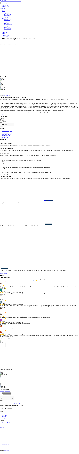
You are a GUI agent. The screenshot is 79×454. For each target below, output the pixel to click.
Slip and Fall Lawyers (7, 27)
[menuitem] (40, 10)
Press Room (3, 31)
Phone (1, 119)
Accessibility (4, 418)
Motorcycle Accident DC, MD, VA (7, 134)
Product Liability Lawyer (7, 26)
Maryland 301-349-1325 (5, 35)
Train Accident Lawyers (7, 28)
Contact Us (3, 33)
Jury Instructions (4, 415)
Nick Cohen (7, 17)
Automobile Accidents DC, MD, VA (7, 131)
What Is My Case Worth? (3, 273)
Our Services (4, 416)
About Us (3, 11)
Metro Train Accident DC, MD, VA (7, 133)
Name (1, 118)
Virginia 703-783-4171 (5, 36)
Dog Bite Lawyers (6, 23)
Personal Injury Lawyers (7, 19)
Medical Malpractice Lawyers (8, 24)
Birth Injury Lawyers (7, 21)
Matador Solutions (6, 450)
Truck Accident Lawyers (7, 29)
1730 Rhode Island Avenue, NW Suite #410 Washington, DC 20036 (5, 422)
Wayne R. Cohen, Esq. (7, 12)
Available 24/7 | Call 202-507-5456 (5, 391)
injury (25, 112)
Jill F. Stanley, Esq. (6, 13)
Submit (1, 126)
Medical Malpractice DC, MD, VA (7, 132)
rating (16, 279)
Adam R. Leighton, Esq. (7, 14)
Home (3, 10)
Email (1, 120)
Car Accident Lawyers (7, 20)
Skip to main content (3, 0)
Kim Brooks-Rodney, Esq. (7, 15)
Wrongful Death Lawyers (7, 30)
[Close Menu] (0, 8)
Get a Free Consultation (17, 403)
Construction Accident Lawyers (8, 22)
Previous (3, 113)
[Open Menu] (0, 2)
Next (2, 114)
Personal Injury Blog (5, 413)
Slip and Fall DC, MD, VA (6, 135)
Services (3, 18)
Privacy (3, 452)
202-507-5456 (2, 427)
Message (1, 122)
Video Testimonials (4, 32)
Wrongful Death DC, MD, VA (6, 137)
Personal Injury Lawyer (6, 95)
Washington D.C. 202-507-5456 (6, 34)
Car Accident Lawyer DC (5, 444)
